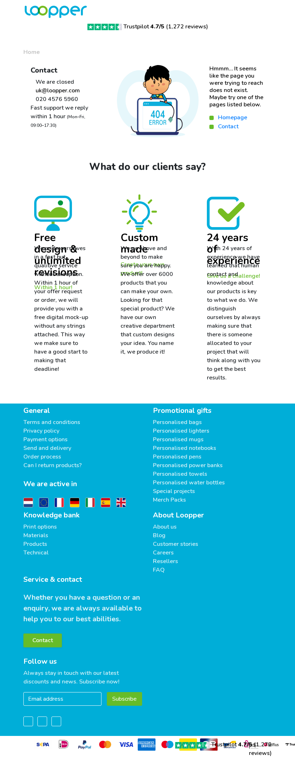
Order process (42, 457)
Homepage (232, 117)
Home (31, 52)
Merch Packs (169, 500)
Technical (36, 553)
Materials (35, 535)
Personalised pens (177, 457)
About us (165, 527)
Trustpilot (143, 27)
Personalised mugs (178, 439)
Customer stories (175, 544)
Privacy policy (41, 431)
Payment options (45, 439)
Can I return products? (52, 465)
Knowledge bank (51, 515)
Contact (228, 126)
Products (35, 544)
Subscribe (124, 699)
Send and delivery (47, 448)
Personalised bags (177, 422)
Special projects (174, 491)
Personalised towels (180, 474)
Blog (159, 535)
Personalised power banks (188, 465)
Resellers (165, 561)
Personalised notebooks (184, 448)
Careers (163, 553)
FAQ (159, 570)
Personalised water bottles (189, 483)
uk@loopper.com (57, 91)
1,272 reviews (187, 27)
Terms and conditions (51, 422)
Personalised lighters (181, 431)
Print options (40, 527)
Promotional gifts (182, 410)
